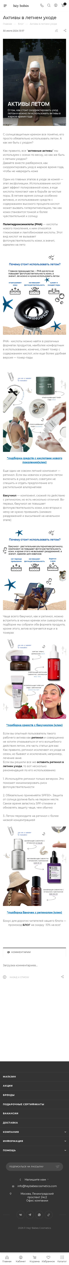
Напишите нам (35, 1179)
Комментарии (21, 952)
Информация (13, 1141)
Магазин (9, 1076)
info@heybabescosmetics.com (37, 1186)
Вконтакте (20, 1215)
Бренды (9, 1095)
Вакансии (10, 1113)
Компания (11, 1132)
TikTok (49, 1215)
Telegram (30, 1215)
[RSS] (56, 30)
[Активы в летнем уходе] (34, 82)
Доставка (10, 1122)
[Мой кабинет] (55, 5)
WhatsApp (39, 1215)
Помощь (9, 1150)
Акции (8, 1085)
